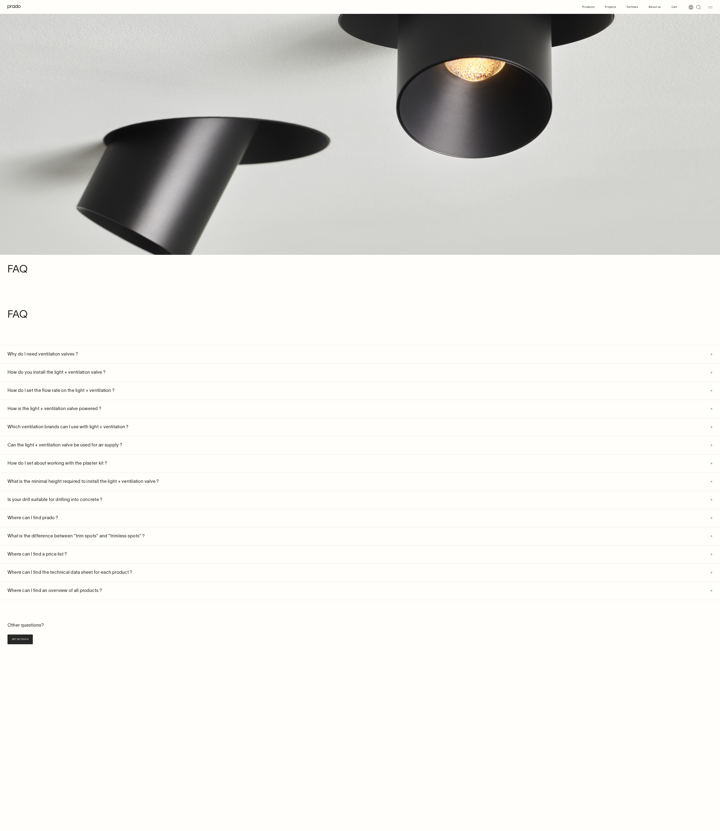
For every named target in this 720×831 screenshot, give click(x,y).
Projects (610, 7)
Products (588, 7)
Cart (674, 7)
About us (655, 7)
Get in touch (20, 639)
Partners (632, 7)
